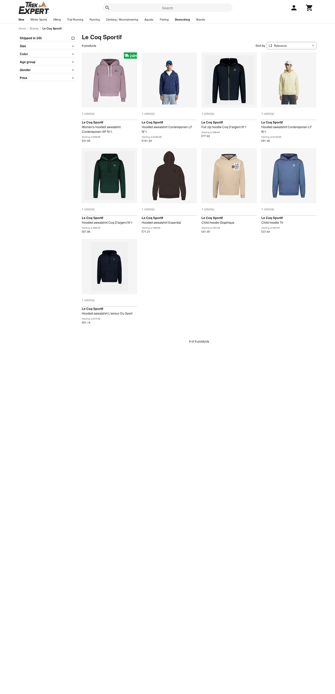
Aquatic (149, 19)
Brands (200, 19)
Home (22, 28)
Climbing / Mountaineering (122, 19)
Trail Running (75, 19)
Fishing (164, 19)
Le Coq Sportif (92, 122)
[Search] (107, 7)
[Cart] (309, 8)
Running (95, 19)
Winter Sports (38, 19)
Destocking (182, 19)
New (21, 19)
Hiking (57, 19)
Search (167, 7)
